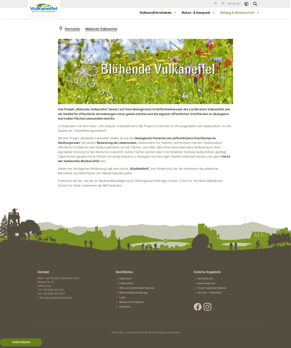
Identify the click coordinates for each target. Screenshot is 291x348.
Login (122, 297)
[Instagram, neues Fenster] (207, 307)
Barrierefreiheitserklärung (133, 292)
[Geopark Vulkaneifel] (43, 8)
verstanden (21, 342)
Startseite (72, 29)
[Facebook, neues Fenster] (198, 307)
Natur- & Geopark (196, 13)
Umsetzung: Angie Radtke (167, 332)
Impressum (125, 278)
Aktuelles (234, 3)
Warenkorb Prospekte (131, 302)
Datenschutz (126, 283)
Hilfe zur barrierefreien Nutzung (136, 287)
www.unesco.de (206, 283)
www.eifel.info (205, 278)
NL (215, 3)
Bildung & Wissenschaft (237, 13)
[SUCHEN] (255, 3)
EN (222, 3)
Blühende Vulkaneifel (101, 29)
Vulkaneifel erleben (155, 13)
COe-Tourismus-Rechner (211, 288)
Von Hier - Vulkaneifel (209, 292)
